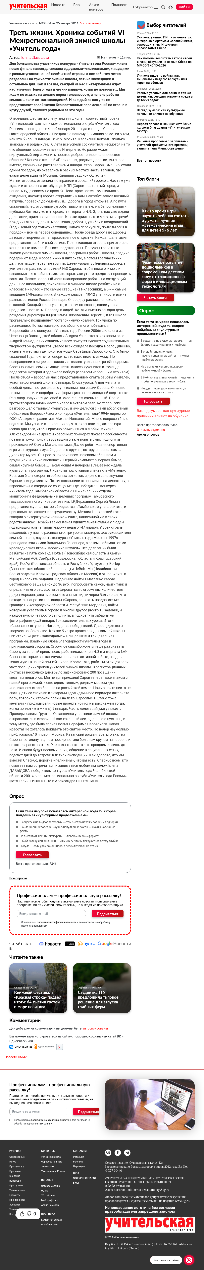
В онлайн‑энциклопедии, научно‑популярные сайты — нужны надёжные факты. (67, 829)
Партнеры (79, 1166)
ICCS (76, 1173)
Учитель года (17, 1190)
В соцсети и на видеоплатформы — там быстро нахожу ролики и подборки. (69, 822)
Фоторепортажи (84, 1178)
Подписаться (108, 913)
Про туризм (16, 1185)
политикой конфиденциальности (57, 922)
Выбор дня (15, 1180)
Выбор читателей (166, 25)
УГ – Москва (48, 1195)
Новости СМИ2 (16, 1057)
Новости (58, 4)
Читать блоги (155, 297)
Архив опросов (148, 434)
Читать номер (90, 23)
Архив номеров (96, 6)
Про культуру (17, 1166)
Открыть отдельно (151, 430)
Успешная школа (51, 1157)
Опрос (146, 310)
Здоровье (14, 1204)
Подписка (119, 4)
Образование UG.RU (25, 987)
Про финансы (17, 1200)
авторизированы (95, 1028)
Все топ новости (149, 160)
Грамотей (14, 1195)
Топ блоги (148, 179)
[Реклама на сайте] (189, 1260)
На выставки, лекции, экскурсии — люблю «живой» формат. (59, 836)
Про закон (15, 1171)
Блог (77, 4)
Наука (12, 1161)
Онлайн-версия (49, 1224)
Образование (17, 1157)
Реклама (78, 1161)
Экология (14, 1176)
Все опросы (18, 878)
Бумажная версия (51, 1219)
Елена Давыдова (35, 57)
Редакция (78, 1157)
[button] (21, 1046)
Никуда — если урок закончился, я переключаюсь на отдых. (59, 846)
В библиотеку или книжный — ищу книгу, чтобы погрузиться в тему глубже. (69, 841)
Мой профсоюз (49, 1200)
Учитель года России (53, 1171)
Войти (184, 7)
